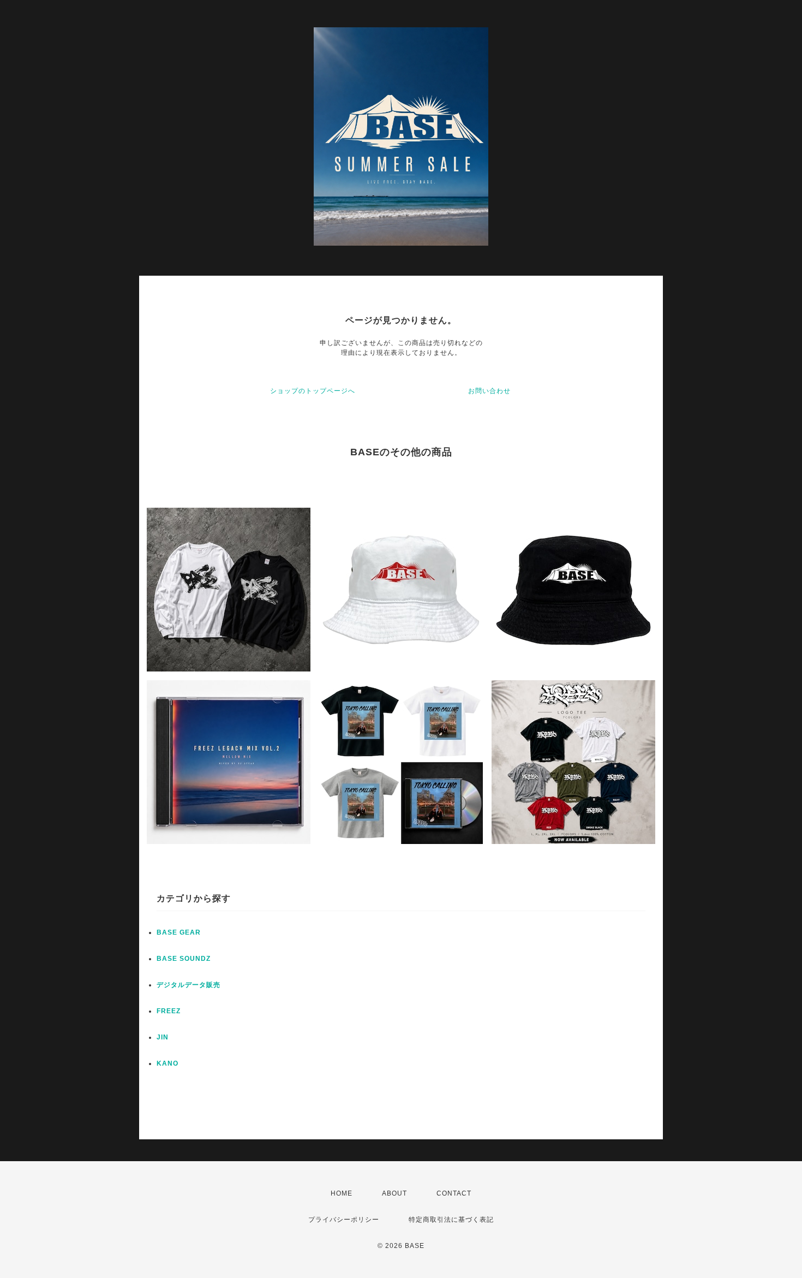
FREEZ (169, 1011)
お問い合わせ (489, 391)
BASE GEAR (179, 932)
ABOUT (394, 1193)
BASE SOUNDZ (184, 958)
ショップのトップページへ (312, 391)
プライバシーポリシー (343, 1219)
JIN (163, 1037)
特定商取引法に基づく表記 (451, 1219)
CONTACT (453, 1193)
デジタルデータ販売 (188, 985)
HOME (341, 1193)
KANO (167, 1063)
